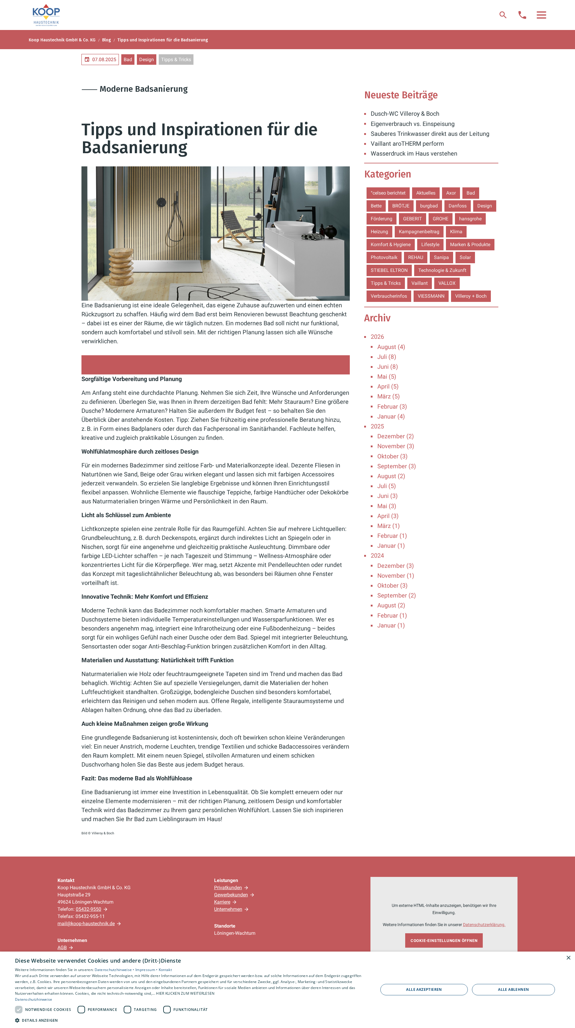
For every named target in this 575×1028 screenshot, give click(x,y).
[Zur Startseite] (46, 15)
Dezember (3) (395, 565)
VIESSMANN (431, 296)
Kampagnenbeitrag (419, 231)
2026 (377, 336)
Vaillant (419, 283)
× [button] (568, 958)
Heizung (379, 231)
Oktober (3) (392, 456)
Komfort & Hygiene (391, 244)
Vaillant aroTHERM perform (407, 143)
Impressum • (147, 969)
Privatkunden (228, 887)
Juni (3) (387, 495)
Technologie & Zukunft (442, 270)
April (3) (388, 516)
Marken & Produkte (470, 244)
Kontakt (165, 969)
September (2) (396, 595)
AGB (62, 947)
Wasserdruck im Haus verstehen (414, 153)
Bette (376, 206)
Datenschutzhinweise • (115, 969)
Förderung (381, 219)
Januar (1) (391, 545)
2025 (377, 426)
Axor (451, 193)
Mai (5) (386, 376)
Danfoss (458, 206)
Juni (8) (387, 366)
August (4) (391, 346)
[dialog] (287, 990)
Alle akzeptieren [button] (424, 989)
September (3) (396, 466)
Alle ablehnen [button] (513, 989)
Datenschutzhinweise (33, 999)
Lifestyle (430, 244)
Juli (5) (386, 486)
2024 (377, 555)
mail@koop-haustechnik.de (86, 923)
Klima (456, 231)
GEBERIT (412, 219)
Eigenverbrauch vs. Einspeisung (413, 123)
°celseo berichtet (388, 193)
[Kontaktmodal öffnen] (522, 15)
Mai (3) (386, 506)
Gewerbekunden (231, 895)
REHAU (415, 257)
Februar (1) (392, 535)
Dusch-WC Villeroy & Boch (405, 113)
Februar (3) (392, 406)
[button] (541, 15)
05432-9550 (88, 909)
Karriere (222, 902)
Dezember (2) (395, 436)
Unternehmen (228, 909)
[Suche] (503, 15)
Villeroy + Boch (471, 296)
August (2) (391, 476)
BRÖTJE (400, 206)
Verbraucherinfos (389, 296)
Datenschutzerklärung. (484, 924)
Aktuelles (425, 193)
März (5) (388, 396)
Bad (128, 59)
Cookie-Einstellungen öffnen (444, 940)
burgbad (429, 206)
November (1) (395, 575)
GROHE (440, 219)
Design (146, 59)
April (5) (388, 386)
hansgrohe (470, 219)
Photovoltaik (384, 257)
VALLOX (447, 283)
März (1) (388, 525)
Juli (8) (386, 356)
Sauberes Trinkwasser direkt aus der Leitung (430, 133)
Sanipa (441, 257)
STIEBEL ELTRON (389, 270)
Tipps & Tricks (176, 59)
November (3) (395, 446)
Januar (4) (391, 416)
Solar (465, 257)
